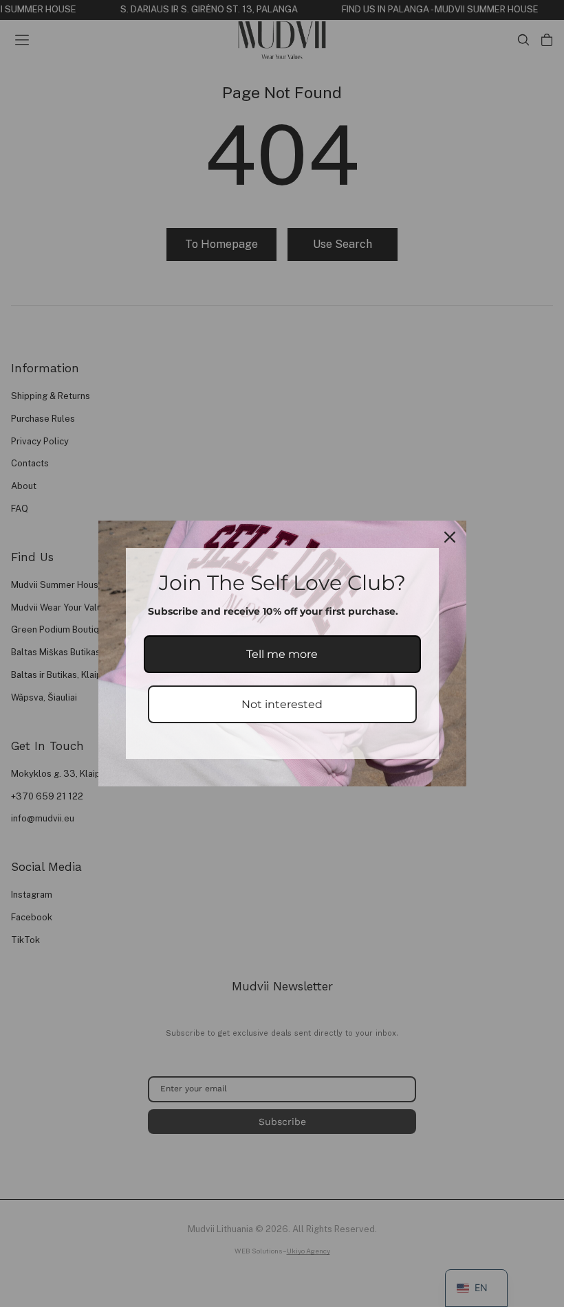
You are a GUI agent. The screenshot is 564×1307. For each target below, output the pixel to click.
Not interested (282, 704)
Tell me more (282, 654)
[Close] (449, 537)
